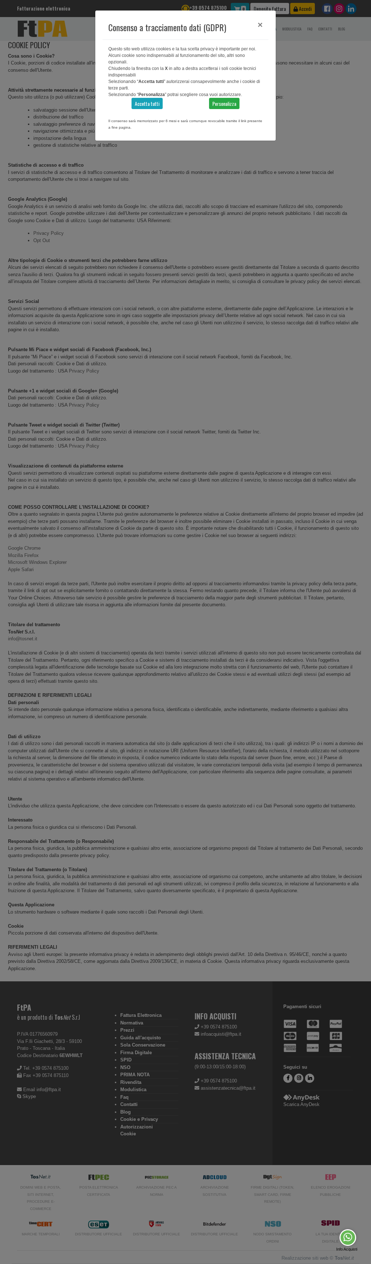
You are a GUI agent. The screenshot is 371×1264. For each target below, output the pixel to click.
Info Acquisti (346, 1249)
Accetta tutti (147, 103)
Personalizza (224, 103)
